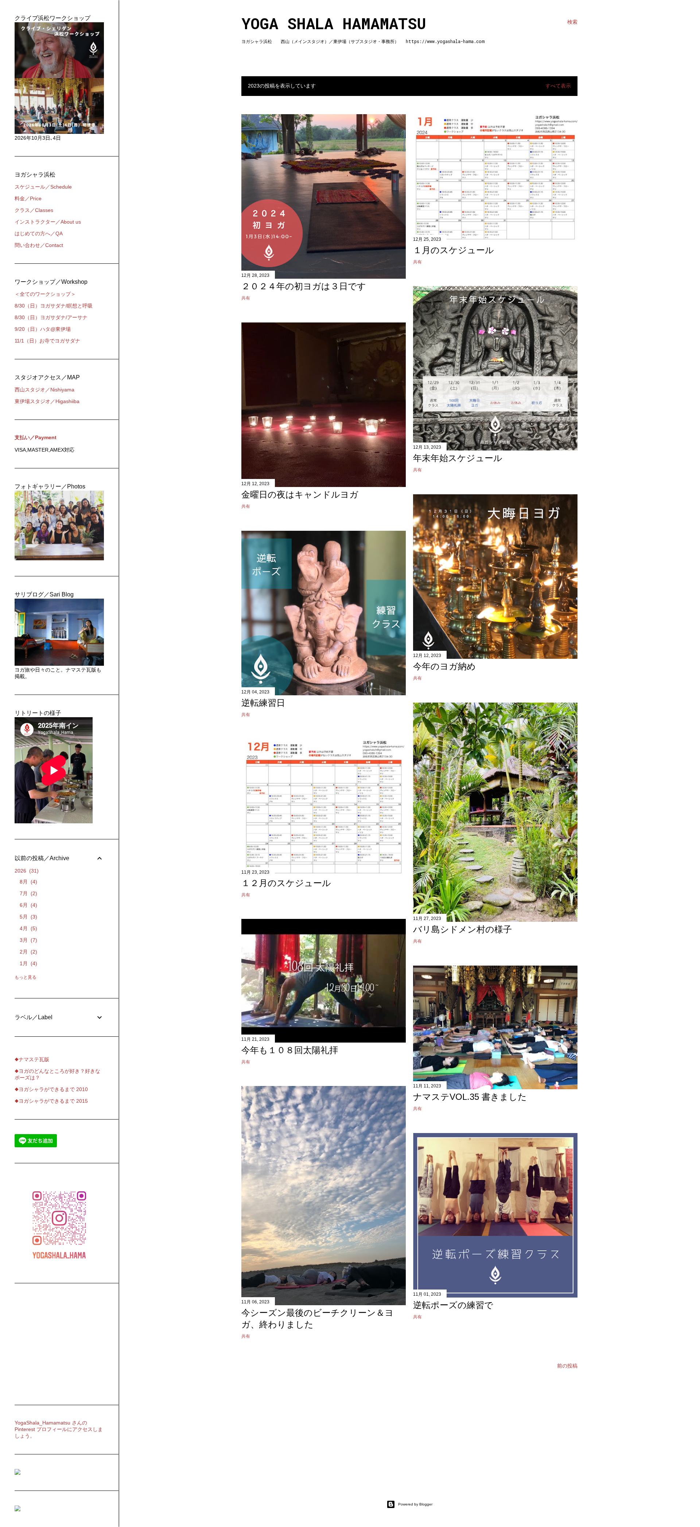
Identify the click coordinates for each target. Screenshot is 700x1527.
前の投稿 (567, 1366)
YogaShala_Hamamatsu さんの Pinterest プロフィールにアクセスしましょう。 (59, 1429)
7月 (27, 893)
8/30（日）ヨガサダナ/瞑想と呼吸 (54, 306)
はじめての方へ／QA (39, 233)
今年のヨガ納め (444, 666)
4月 (27, 928)
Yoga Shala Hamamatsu (333, 23)
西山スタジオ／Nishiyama (44, 390)
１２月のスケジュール (286, 883)
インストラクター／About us (48, 222)
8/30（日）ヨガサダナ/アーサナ (51, 317)
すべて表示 (558, 86)
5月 (27, 917)
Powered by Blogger (415, 1504)
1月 (27, 963)
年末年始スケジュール (457, 458)
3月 (27, 940)
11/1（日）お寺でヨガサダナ (47, 341)
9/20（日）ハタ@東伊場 (43, 329)
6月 (27, 905)
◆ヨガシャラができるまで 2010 (51, 1089)
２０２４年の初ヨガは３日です (303, 286)
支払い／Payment (36, 437)
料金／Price (28, 198)
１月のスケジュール (453, 250)
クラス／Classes (34, 210)
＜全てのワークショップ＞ (45, 294)
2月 (27, 952)
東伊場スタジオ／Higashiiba (47, 401)
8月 (27, 882)
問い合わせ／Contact (39, 245)
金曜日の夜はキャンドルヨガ (299, 494)
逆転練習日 (263, 703)
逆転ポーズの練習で (453, 1305)
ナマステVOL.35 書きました (470, 1097)
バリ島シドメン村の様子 (462, 929)
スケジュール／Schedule (43, 187)
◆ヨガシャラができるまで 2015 (51, 1101)
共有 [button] (245, 298)
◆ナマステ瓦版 (32, 1059)
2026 (26, 871)
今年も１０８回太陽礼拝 (289, 1050)
